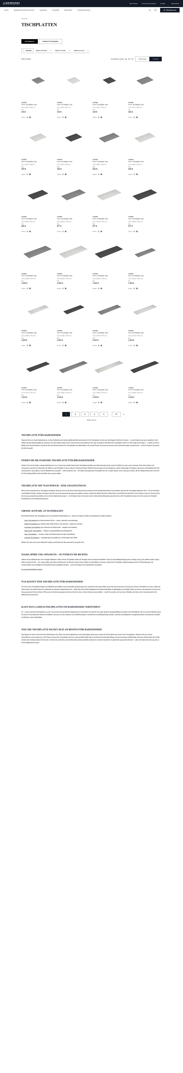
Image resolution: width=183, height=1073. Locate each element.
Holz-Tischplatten (30, 520)
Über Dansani (133, 3)
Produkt (155, 59)
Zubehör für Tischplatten (50, 41)
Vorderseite (24, 18)
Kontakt (162, 3)
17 (116, 414)
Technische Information (149, 3)
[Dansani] (11, 3)
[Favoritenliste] (155, 10)
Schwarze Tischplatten (32, 527)
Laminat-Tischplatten (31, 538)
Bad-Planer (68, 10)
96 (132, 59)
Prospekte (55, 10)
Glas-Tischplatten (30, 534)
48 (129, 59)
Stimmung (142, 59)
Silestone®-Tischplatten (33, 531)
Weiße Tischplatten (31, 524)
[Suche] (150, 10)
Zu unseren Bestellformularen (31, 569)
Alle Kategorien (29, 41)
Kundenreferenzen (83, 10)
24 (126, 59)
